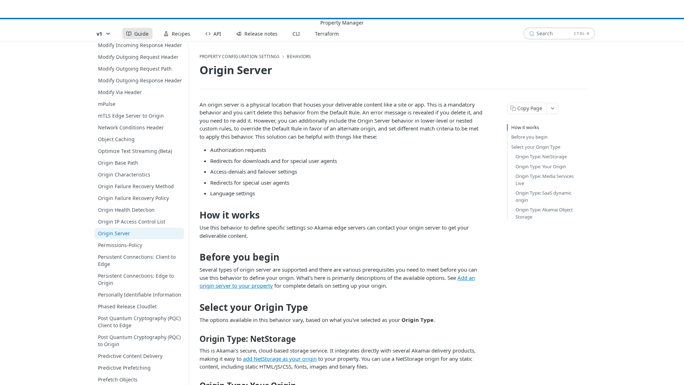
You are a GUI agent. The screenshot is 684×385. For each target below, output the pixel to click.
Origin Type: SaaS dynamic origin (543, 196)
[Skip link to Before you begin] (195, 257)
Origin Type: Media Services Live (544, 179)
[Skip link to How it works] (195, 215)
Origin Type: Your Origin (540, 166)
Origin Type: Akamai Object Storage (544, 213)
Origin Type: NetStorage (541, 156)
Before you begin (529, 137)
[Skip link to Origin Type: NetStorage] (195, 339)
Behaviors (299, 57)
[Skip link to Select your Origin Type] (195, 307)
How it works (525, 127)
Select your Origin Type (535, 147)
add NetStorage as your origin (280, 358)
